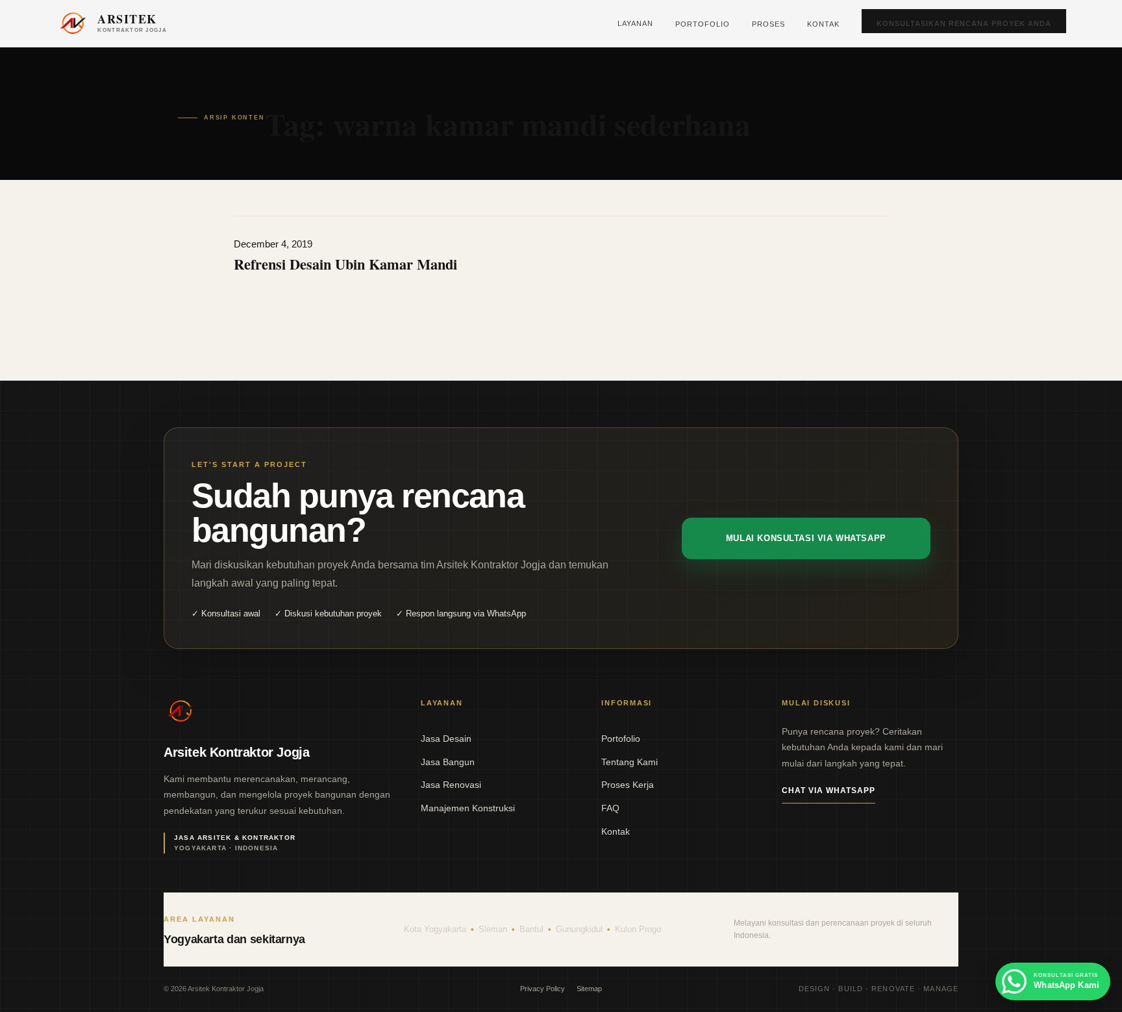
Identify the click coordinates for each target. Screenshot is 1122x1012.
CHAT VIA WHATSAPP (828, 790)
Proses (768, 24)
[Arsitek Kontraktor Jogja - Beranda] (180, 711)
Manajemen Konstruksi (468, 808)
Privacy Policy (542, 989)
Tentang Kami (629, 762)
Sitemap (589, 989)
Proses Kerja (627, 784)
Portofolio (702, 24)
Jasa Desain (446, 738)
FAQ (610, 808)
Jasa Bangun (448, 762)
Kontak (823, 24)
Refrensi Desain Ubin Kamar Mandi (345, 264)
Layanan (635, 23)
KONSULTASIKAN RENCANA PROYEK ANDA (964, 23)
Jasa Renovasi (451, 784)
